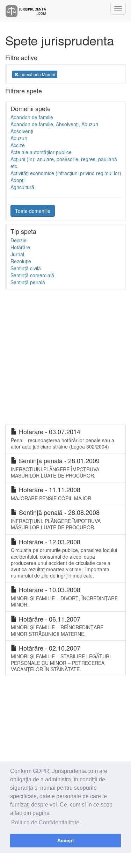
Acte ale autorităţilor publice (41, 152)
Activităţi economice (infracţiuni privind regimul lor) (65, 173)
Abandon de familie (31, 117)
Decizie (18, 240)
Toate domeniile (32, 210)
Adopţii (18, 180)
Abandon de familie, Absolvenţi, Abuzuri (54, 124)
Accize (17, 145)
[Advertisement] (65, 358)
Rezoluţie (20, 261)
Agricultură (22, 187)
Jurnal (17, 254)
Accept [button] (65, 840)
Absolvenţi (21, 131)
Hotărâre (20, 247)
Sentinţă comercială (32, 275)
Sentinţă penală (27, 282)
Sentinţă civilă (25, 268)
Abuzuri (18, 138)
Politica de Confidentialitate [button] (45, 822)
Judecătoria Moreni (37, 74)
